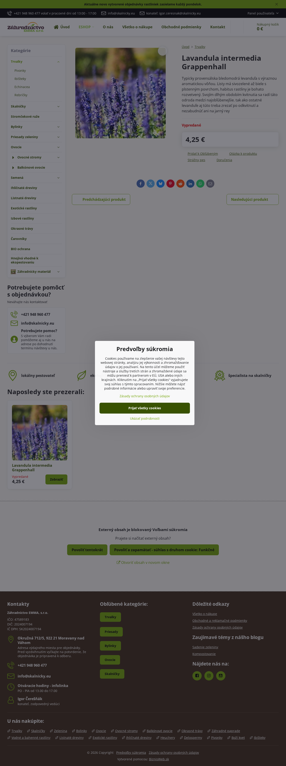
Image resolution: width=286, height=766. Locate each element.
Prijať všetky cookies (144, 408)
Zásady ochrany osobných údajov (145, 396)
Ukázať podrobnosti (145, 418)
